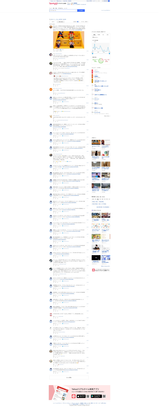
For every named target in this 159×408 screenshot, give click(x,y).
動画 (56, 8)
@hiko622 (68, 68)
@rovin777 (59, 84)
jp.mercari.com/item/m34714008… (74, 231)
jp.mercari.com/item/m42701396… (72, 166)
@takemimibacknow (64, 76)
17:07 (88, 303)
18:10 (88, 227)
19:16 (88, 137)
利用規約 (81, 403)
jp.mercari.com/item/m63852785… (74, 181)
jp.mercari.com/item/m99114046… (67, 279)
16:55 (88, 333)
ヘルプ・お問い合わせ (102, 403)
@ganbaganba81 (59, 53)
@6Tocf (62, 49)
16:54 (88, 340)
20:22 (88, 112)
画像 (53, 8)
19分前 (87, 94)
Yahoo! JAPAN (89, 0)
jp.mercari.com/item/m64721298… (71, 307)
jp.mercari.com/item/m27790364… (74, 174)
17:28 (88, 282)
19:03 (88, 151)
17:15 (88, 296)
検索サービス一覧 (94, 403)
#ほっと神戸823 (59, 19)
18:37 (88, 205)
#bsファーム (53, 19)
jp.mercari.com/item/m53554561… (68, 293)
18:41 (88, 198)
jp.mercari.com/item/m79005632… (72, 188)
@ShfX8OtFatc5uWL (61, 58)
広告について (86, 403)
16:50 (88, 347)
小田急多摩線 (101, 201)
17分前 (87, 85)
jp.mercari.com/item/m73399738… (69, 209)
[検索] (109, 1)
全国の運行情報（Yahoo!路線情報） (103, 207)
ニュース (65, 8)
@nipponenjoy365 (59, 154)
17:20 (88, 289)
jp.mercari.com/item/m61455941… (63, 253)
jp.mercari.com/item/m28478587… (70, 202)
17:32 (88, 275)
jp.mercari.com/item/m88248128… (73, 195)
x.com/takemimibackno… (67, 73)
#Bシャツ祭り (62, 166)
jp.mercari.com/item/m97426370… (76, 148)
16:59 (88, 317)
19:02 (88, 162)
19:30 (88, 121)
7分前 (88, 69)
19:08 (88, 144)
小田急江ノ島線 (95, 201)
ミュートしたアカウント (105, 10)
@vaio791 (70, 161)
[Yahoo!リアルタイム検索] (58, 3)
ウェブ (50, 8)
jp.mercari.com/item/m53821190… (62, 344)
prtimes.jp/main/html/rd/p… (72, 66)
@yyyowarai (63, 356)
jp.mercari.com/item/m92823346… (69, 224)
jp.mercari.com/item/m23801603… (67, 134)
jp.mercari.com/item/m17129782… (71, 369)
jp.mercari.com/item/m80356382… (60, 126)
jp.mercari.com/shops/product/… (69, 321)
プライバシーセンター (75, 403)
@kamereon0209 (59, 88)
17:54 (88, 242)
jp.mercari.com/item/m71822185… (68, 286)
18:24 (88, 212)
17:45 (88, 249)
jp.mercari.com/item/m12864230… (70, 300)
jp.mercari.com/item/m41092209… (74, 246)
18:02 (88, 234)
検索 (82, 10)
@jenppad (57, 115)
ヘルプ (94, 0)
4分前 (88, 59)
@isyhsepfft (61, 316)
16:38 (88, 365)
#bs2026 (64, 19)
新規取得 (75, 3)
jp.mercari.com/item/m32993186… (68, 337)
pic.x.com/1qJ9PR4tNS (77, 29)
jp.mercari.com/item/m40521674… (60, 239)
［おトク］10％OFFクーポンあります (79, 4)
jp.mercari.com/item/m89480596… (73, 216)
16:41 (88, 357)
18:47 (88, 191)
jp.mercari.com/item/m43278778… (60, 99)
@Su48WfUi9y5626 (61, 93)
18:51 (88, 184)
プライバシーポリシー (67, 403)
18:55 (88, 177)
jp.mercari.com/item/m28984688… (74, 141)
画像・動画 (61, 21)
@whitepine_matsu (63, 264)
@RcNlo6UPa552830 (64, 120)
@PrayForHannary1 (67, 111)
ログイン (69, 4)
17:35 (88, 265)
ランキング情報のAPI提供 (73, 404)
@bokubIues (61, 364)
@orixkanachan (66, 101)
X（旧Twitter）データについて (84, 404)
